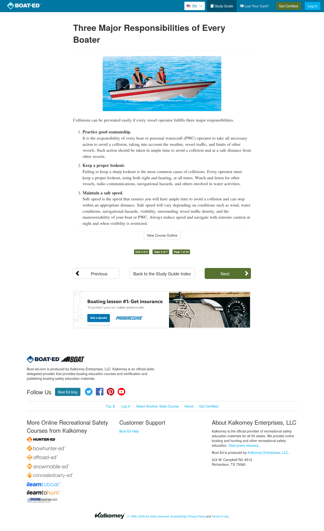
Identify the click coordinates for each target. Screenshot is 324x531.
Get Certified (288, 6)
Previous (99, 273)
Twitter (89, 391)
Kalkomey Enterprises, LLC (268, 452)
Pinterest (110, 391)
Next (225, 273)
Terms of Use (220, 516)
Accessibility (178, 516)
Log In (312, 6)
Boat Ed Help (129, 431)
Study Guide (223, 6)
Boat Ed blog (67, 392)
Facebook (99, 391)
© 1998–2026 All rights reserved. (148, 516)
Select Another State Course (157, 406)
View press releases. (243, 445)
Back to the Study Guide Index (162, 273)
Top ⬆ (110, 406)
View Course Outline (162, 235)
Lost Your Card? (256, 6)
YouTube (121, 391)
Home (189, 406)
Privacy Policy (196, 516)
